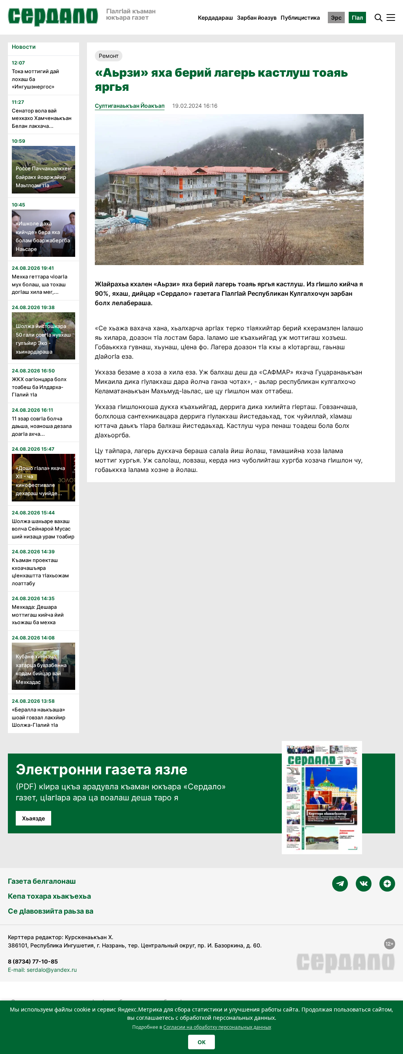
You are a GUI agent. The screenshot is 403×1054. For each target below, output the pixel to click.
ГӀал (357, 17)
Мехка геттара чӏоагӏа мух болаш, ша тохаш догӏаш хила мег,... (39, 284)
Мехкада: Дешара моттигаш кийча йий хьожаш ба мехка (38, 614)
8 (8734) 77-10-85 (33, 961)
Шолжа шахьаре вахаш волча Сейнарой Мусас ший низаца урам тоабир (43, 529)
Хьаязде (33, 818)
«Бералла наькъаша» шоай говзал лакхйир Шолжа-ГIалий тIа (38, 717)
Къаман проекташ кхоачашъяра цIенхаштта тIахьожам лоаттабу (40, 571)
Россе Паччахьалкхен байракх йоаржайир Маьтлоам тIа (43, 176)
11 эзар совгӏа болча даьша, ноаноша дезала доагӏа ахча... (42, 426)
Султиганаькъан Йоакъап (130, 105)
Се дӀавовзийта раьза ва (50, 911)
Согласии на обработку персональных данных (217, 1027)
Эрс (336, 17)
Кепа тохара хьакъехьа (49, 896)
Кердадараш (215, 17)
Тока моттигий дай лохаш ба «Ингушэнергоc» (35, 79)
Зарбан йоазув (257, 17)
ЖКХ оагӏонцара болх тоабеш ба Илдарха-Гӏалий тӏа (39, 387)
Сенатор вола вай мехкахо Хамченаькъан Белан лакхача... (42, 118)
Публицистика (300, 17)
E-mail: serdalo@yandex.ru (42, 969)
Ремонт (108, 55)
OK (201, 1042)
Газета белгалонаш (42, 881)
